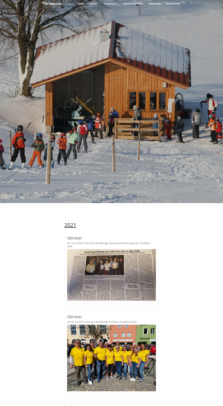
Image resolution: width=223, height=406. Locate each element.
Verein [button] (93, 3)
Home (81, 3)
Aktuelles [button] (110, 3)
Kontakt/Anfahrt (133, 3)
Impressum (154, 3)
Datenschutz (173, 3)
